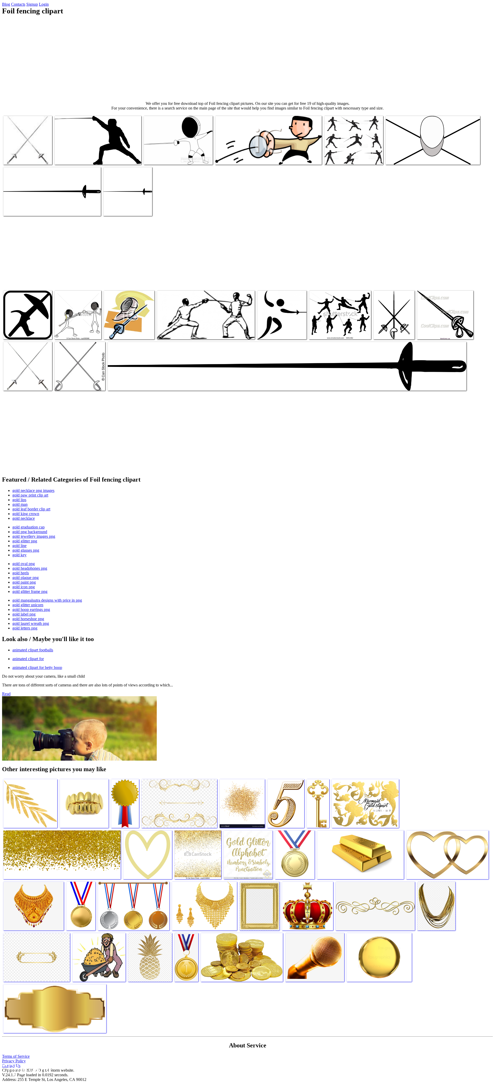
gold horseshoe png (28, 619)
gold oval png (23, 563)
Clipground (26, 1068)
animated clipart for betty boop (37, 667)
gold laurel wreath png (30, 623)
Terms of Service (16, 1056)
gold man (20, 504)
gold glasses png (25, 550)
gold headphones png (29, 568)
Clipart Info (319, 332)
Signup (32, 4)
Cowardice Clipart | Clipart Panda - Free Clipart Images (96, 157)
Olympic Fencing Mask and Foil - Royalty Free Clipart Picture (128, 330)
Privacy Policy (14, 1061)
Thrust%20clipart (229, 157)
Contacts (18, 4)
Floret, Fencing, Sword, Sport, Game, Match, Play (42, 209)
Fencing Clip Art (399, 157)
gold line (19, 545)
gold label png (24, 614)
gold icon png (23, 587)
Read (6, 694)
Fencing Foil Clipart (19, 157)
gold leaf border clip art (31, 509)
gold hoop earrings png (31, 609)
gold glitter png (24, 541)
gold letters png (24, 628)
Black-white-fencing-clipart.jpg (168, 157)
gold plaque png (25, 577)
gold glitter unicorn (27, 605)
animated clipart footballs (32, 650)
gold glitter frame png (29, 591)
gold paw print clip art (30, 495)
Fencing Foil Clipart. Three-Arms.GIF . (390, 330)
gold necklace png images (33, 490)
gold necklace (23, 518)
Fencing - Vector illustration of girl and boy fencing (76, 330)
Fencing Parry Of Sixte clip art (181, 332)
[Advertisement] (247, 58)
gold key (19, 555)
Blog (6, 4)
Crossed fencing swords (73, 383)
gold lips (19, 500)
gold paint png (24, 582)
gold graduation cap (28, 527)
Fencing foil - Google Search (26, 332)
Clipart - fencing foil (120, 209)
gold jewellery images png (33, 536)
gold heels (20, 573)
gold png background (29, 532)
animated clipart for (28, 659)
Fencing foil (118, 383)
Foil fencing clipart (432, 332)
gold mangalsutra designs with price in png (47, 600)
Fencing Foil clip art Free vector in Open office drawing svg (281, 328)
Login (44, 4)
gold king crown (25, 513)
